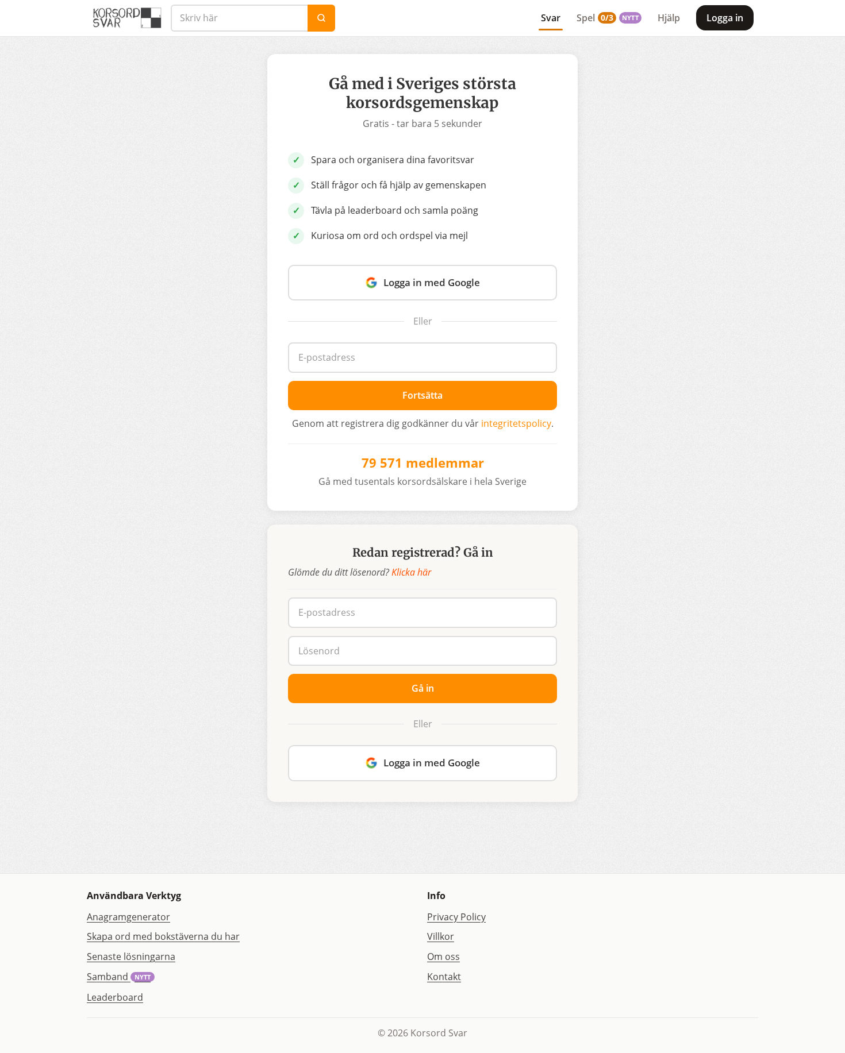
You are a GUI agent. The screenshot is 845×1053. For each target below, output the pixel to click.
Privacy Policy (456, 917)
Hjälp (669, 17)
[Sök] (321, 18)
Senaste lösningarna (131, 956)
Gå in (423, 688)
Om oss (443, 956)
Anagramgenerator (128, 917)
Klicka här (411, 572)
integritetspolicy (516, 423)
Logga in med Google (431, 282)
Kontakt (444, 976)
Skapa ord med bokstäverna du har (163, 936)
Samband (119, 976)
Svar (550, 17)
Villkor (440, 936)
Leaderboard (115, 997)
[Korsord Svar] (126, 17)
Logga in (724, 17)
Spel (608, 17)
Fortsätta (422, 395)
